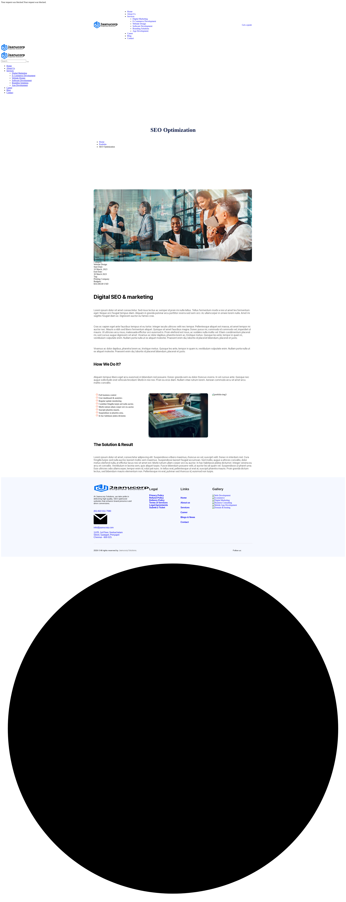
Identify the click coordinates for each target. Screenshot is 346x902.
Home (101, 142)
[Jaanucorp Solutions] (13, 50)
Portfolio (103, 144)
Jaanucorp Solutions (127, 550)
